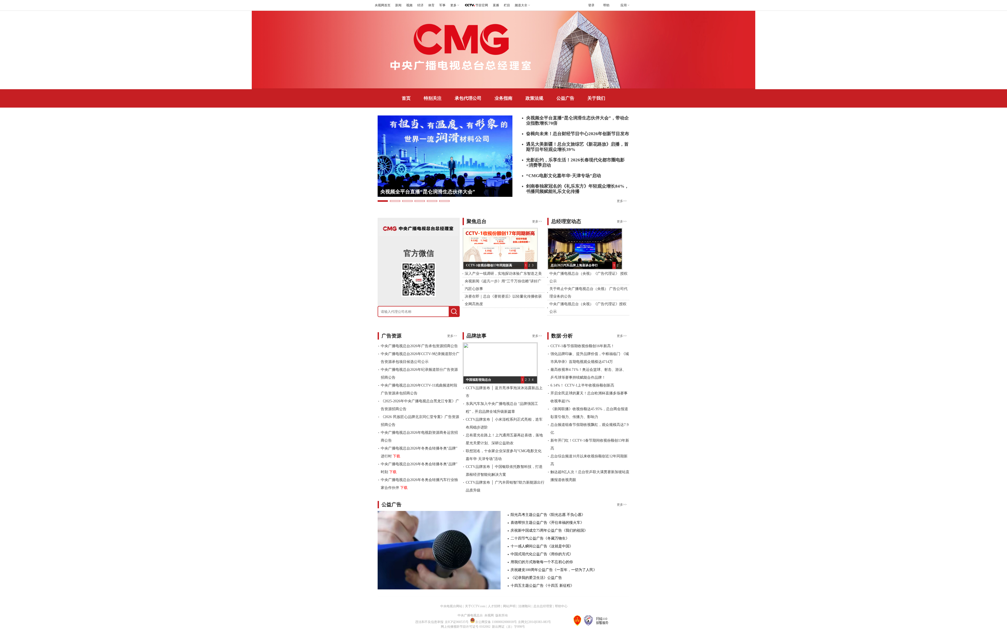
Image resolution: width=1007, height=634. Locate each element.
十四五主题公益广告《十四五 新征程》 (542, 586)
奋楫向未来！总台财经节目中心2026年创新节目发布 (577, 133)
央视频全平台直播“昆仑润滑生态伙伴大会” (427, 191)
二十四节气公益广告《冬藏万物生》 (540, 538)
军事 (442, 5)
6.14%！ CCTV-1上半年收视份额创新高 (582, 385)
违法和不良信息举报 (429, 622)
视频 (409, 5)
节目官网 (481, 5)
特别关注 (433, 98)
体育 (431, 5)
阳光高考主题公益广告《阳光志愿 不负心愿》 (548, 515)
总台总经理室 (542, 606)
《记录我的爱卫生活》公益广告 (536, 578)
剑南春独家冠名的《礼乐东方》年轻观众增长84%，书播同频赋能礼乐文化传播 (577, 189)
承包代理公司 (468, 98)
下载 (396, 456)
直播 (496, 5)
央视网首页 (382, 5)
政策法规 (534, 98)
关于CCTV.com (475, 606)
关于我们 (596, 98)
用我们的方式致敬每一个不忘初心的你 (542, 562)
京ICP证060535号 (457, 622)
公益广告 (565, 98)
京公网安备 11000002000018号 (496, 622)
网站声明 (509, 606)
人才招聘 (494, 606)
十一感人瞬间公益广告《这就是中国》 (542, 546)
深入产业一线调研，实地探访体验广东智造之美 (503, 274)
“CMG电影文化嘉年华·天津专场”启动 (563, 175)
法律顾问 (524, 606)
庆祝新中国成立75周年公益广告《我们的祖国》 (549, 530)
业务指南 (503, 98)
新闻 (398, 5)
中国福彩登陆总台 (478, 380)
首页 (406, 98)
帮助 (606, 5)
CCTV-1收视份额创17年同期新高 (489, 265)
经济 (420, 5)
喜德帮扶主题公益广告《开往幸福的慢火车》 (547, 523)
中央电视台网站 (451, 606)
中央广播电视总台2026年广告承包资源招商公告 (419, 346)
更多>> (622, 201)
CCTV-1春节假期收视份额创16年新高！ (582, 346)
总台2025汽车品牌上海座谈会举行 (574, 265)
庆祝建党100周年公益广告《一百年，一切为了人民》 (554, 570)
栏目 (507, 5)
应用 (623, 5)
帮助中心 (561, 606)
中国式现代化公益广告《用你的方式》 (542, 554)
